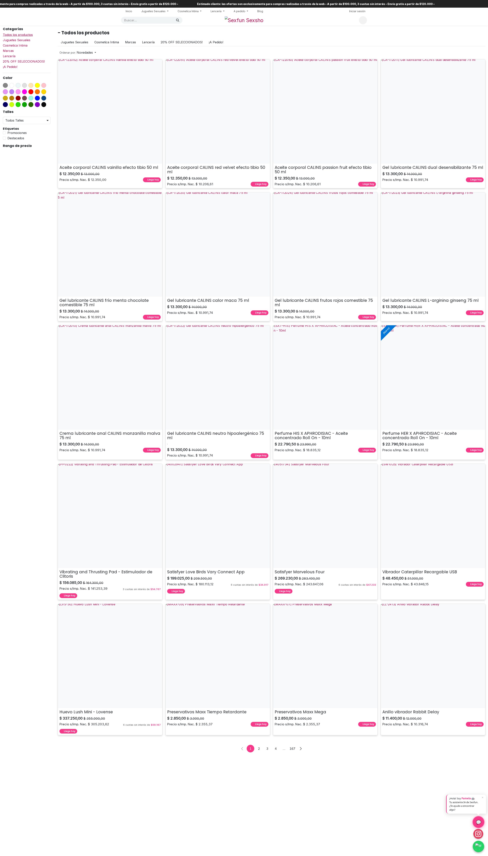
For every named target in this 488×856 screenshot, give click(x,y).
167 (292, 749)
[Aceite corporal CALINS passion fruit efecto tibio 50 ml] (325, 111)
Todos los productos (18, 35)
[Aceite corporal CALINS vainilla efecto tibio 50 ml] (110, 111)
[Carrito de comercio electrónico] (363, 20)
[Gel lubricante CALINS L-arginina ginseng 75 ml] (433, 244)
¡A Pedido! (10, 67)
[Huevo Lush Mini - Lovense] (110, 656)
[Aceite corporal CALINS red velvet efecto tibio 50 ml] (218, 111)
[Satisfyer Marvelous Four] (325, 516)
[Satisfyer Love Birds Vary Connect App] (218, 516)
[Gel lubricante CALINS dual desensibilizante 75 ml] (433, 111)
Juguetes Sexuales (16, 40)
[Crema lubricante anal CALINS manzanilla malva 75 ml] (110, 377)
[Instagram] (478, 834)
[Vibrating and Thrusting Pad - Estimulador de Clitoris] (110, 516)
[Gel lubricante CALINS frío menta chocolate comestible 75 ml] (110, 244)
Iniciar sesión (357, 11)
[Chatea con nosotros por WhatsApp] (478, 846)
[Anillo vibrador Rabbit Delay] (433, 656)
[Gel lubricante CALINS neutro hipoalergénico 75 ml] (218, 377)
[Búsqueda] (177, 20)
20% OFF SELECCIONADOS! (24, 61)
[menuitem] (129, 11)
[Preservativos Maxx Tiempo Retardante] (218, 656)
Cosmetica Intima (15, 45)
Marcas (8, 51)
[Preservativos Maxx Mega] (325, 656)
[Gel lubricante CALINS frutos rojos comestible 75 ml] (325, 244)
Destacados (15, 138)
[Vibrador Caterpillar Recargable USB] (433, 516)
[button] (78, 52)
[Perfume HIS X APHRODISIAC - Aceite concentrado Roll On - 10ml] (325, 377)
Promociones (17, 133)
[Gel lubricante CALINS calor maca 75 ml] (218, 244)
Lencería (9, 56)
